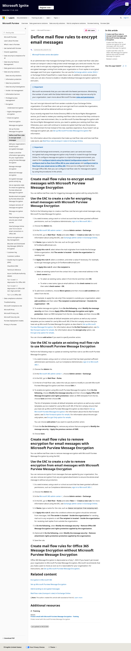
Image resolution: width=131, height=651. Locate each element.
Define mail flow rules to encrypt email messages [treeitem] (17, 137)
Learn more (78, 598)
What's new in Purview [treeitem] (12, 44)
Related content (111, 59)
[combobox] (14, 32)
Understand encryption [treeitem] (15, 108)
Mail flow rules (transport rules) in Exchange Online (63, 141)
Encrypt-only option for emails (42, 333)
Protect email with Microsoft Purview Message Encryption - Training (55, 616)
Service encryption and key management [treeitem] (15, 238)
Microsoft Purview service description (45, 54)
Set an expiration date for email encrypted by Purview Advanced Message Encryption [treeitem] (17, 189)
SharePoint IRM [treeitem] (12, 266)
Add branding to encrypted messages (45, 589)
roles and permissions (85, 97)
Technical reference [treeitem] (14, 270)
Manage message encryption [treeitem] (15, 167)
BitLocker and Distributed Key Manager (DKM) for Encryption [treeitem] (16, 246)
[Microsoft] (3, 18)
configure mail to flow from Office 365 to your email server (56, 163)
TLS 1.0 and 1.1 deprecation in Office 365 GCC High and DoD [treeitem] (16, 288)
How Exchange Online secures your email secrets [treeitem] (16, 219)
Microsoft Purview (43, 30)
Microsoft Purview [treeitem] (10, 37)
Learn (33, 30)
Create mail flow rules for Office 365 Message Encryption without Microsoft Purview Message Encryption (117, 53)
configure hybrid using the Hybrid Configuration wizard (65, 160)
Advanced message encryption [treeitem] (15, 174)
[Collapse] (25, 28)
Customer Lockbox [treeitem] (13, 256)
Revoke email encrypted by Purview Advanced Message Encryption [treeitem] (17, 198)
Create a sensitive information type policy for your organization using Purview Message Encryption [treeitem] (17, 158)
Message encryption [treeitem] (16, 125)
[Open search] (121, 18)
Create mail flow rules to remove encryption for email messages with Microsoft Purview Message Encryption (116, 45)
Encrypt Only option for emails (59, 417)
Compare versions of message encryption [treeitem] (16, 206)
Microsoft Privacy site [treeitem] (11, 313)
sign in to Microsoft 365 (81, 221)
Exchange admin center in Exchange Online (80, 238)
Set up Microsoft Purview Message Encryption (71, 131)
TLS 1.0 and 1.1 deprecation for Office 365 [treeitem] (16, 281)
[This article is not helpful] (126, 66)
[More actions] (98, 30)
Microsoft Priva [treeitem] (9, 310)
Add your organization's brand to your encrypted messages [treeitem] (17, 146)
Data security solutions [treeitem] (13, 76)
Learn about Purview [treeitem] (11, 41)
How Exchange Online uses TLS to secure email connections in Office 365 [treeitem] (16, 230)
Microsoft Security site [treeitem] (11, 317)
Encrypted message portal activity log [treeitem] (16, 180)
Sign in (126, 18)
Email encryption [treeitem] (15, 121)
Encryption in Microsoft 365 (41, 580)
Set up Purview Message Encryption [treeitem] (16, 130)
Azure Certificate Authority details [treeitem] (16, 274)
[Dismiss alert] (127, 4)
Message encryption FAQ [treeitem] (16, 212)
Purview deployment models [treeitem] (14, 321)
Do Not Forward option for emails (56, 414)
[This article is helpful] (123, 66)
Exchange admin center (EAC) (85, 72)
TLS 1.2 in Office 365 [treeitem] (14, 295)
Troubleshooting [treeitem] (9, 302)
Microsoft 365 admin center (50, 230)
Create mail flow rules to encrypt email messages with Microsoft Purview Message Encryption (116, 37)
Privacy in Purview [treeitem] (10, 324)
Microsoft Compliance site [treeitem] (13, 306)
